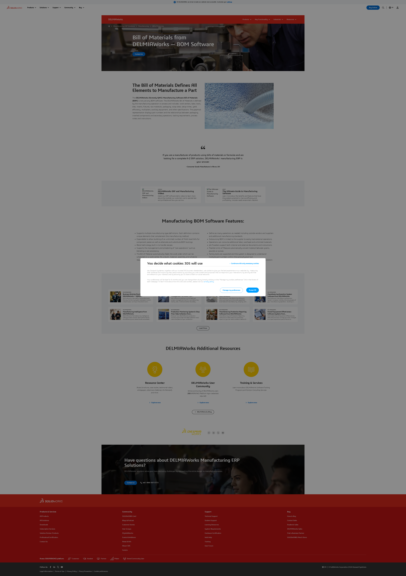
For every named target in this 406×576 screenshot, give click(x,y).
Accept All (252, 290)
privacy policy (209, 282)
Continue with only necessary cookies (245, 263)
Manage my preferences (231, 290)
